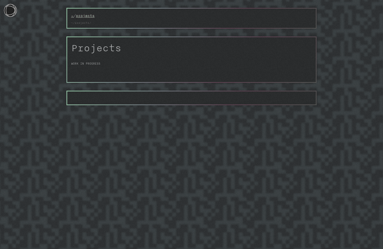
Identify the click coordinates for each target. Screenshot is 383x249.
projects (85, 16)
